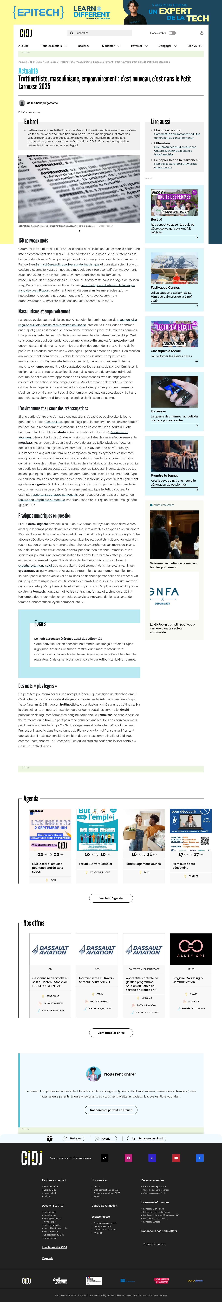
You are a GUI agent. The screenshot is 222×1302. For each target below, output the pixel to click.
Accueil (23, 61)
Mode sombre (158, 33)
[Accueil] (33, 33)
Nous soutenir (50, 1193)
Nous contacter (51, 1187)
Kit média (98, 1233)
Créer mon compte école (154, 1193)
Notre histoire (50, 1215)
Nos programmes (51, 1225)
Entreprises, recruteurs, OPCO (107, 1193)
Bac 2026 (84, 45)
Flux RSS (70, 1295)
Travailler (136, 45)
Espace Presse (101, 1216)
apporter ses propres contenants (55, 494)
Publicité (59, 1295)
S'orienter (108, 45)
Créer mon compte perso (154, 1187)
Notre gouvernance (52, 1218)
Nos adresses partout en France (111, 1110)
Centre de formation (104, 1205)
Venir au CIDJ (50, 1190)
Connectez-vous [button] (154, 1244)
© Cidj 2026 (150, 1295)
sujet (49, 565)
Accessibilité (129, 1295)
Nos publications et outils (55, 1228)
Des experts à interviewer (105, 1230)
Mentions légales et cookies (107, 1295)
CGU (140, 1295)
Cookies (163, 1295)
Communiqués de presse (105, 1223)
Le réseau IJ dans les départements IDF (161, 1215)
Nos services (100, 1180)
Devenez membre (152, 1180)
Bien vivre (194, 45)
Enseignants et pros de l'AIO (106, 1190)
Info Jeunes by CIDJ (54, 1247)
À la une (23, 45)
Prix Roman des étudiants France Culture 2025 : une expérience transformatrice (175, 150)
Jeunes (97, 1187)
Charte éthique (84, 1295)
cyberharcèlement (31, 565)
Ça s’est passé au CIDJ (54, 1235)
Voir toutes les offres (111, 1032)
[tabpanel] (79, 191)
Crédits (47, 1196)
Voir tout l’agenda (111, 898)
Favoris (105, 1138)
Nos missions (50, 1212)
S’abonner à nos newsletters (159, 1231)
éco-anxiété (54, 421)
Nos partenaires (51, 1231)
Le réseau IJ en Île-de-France (156, 1212)
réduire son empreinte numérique (41, 500)
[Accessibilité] (49, 1139)
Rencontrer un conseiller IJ (155, 1218)
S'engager (164, 45)
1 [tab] (79, 231)
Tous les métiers (51, 45)
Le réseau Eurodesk (152, 1222)
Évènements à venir (102, 1226)
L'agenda (47, 1258)
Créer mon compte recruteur (156, 1190)
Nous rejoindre (50, 1238)
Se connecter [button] (202, 33)
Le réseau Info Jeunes (155, 1202)
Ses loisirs (50, 61)
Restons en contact (54, 1180)
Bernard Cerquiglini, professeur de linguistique (67, 264)
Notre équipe (50, 1222)
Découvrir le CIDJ (53, 1205)
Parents (97, 1196)
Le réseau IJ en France (153, 1209)
